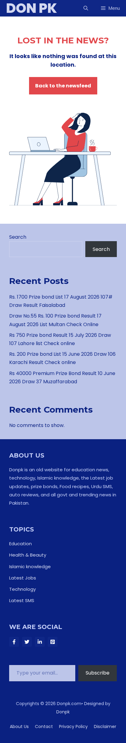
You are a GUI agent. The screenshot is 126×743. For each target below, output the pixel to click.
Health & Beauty (27, 555)
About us (19, 726)
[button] (85, 8)
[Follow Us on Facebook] (14, 642)
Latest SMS (21, 600)
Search (17, 237)
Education (20, 543)
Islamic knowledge (30, 566)
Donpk (63, 712)
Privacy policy (73, 726)
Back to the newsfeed (63, 85)
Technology (22, 589)
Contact (44, 726)
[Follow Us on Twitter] (27, 642)
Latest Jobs (22, 578)
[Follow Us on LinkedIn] (40, 642)
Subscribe (97, 672)
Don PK (31, 8)
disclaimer (105, 726)
